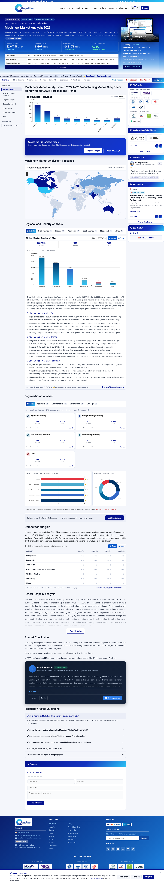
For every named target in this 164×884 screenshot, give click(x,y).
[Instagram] (113, 849)
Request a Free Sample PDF (106, 509)
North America (44, 231)
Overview (5, 80)
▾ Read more (61, 67)
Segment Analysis (9, 100)
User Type (92, 404)
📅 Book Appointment (146, 238)
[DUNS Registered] (134, 116)
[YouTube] (128, 849)
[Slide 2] (131, 145)
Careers (51, 836)
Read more (33, 692)
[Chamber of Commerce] (141, 116)
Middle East (105, 231)
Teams (51, 833)
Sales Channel (76, 404)
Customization (117, 80)
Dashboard (64, 80)
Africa (118, 231)
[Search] (138, 8)
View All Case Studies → (146, 222)
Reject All (136, 877)
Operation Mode (59, 404)
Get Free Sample (114, 518)
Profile (43, 698)
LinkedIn (33, 698)
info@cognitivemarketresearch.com (41, 1)
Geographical (32, 80)
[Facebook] (108, 849)
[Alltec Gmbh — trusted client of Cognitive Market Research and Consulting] (138, 138)
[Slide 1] (130, 145)
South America (89, 231)
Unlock (71, 428)
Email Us (136, 233)
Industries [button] (64, 8)
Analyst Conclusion (9, 112)
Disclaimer (71, 839)
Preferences (123, 877)
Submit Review (36, 803)
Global (30, 231)
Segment (43, 80)
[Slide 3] (132, 145)
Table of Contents (18, 80)
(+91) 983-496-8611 (24, 833)
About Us (123, 8)
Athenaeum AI (91, 8)
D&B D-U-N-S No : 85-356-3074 (127, 1)
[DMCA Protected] (149, 116)
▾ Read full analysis (75, 631)
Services (111, 8)
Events (51, 848)
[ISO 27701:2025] (147, 101)
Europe (59, 231)
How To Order (72, 842)
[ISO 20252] (155, 101)
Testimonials (53, 845)
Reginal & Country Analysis (9, 95)
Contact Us (19, 828)
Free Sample (68, 76)
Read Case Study (135, 211)
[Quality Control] (141, 107)
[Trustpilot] (135, 121)
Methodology (77, 8)
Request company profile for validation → (110, 588)
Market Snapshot (15, 38)
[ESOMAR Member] (135, 93)
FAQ (4, 116)
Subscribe (144, 838)
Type (30, 404)
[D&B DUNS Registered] (113, 867)
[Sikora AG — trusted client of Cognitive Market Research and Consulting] (154, 138)
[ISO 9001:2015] (133, 101)
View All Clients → (146, 151)
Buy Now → (158, 80)
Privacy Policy (96, 878)
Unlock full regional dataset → (114, 387)
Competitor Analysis (10, 104)
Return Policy (72, 836)
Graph (113, 238)
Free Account (145, 80)
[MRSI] (146, 93)
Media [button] (101, 8)
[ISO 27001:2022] (140, 101)
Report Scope (7, 108)
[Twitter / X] (123, 849)
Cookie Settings (73, 833)
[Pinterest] (133, 849)
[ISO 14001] (133, 107)
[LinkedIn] (118, 849)
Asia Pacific (73, 231)
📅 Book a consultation (132, 67)
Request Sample (131, 80)
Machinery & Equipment (19, 23)
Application (42, 404)
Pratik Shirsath (136, 44)
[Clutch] (156, 116)
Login (146, 8)
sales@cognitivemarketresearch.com (29, 838)
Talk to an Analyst (113, 150)
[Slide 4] (134, 145)
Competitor (53, 80)
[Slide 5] (136, 145)
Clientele (52, 839)
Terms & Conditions (74, 827)
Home (7, 23)
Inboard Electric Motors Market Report (144, 177)
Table (122, 238)
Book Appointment (81, 76)
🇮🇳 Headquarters (21, 841)
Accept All (148, 877)
